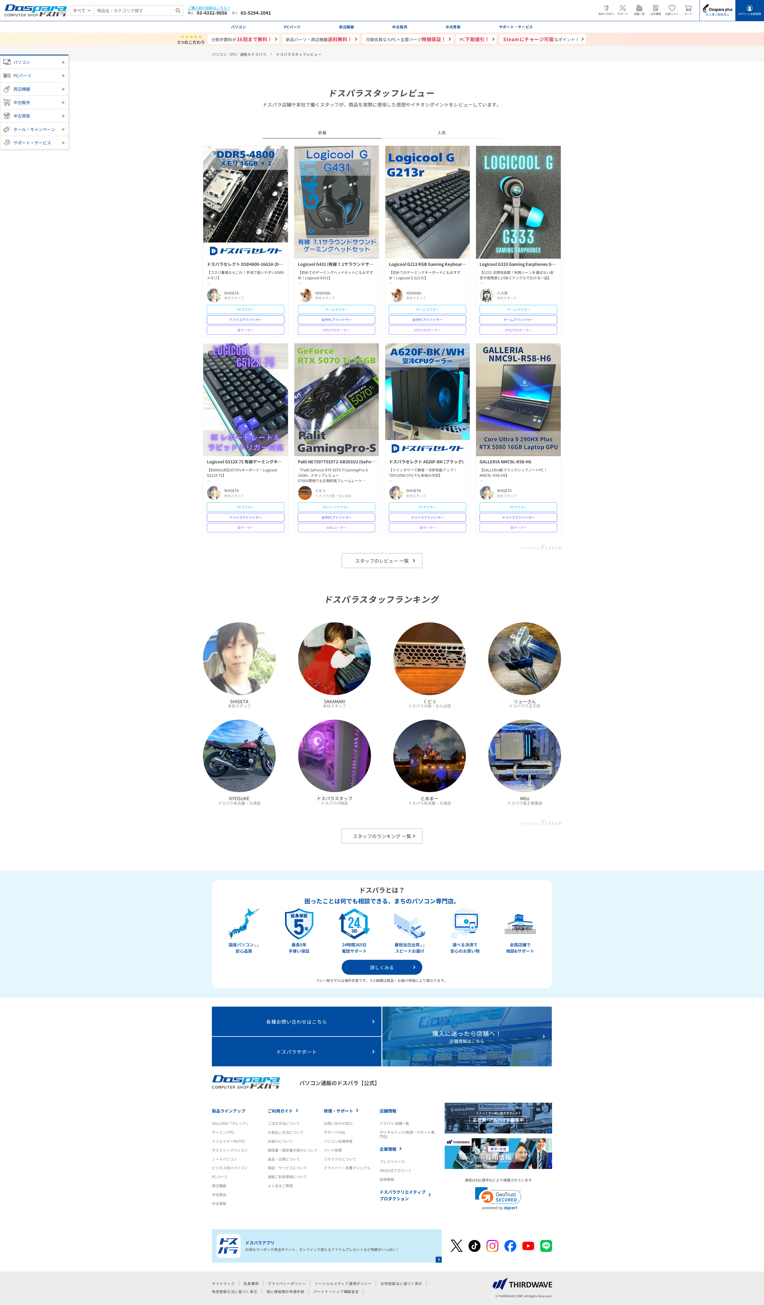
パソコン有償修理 (338, 1141)
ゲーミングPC (223, 1132)
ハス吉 (502, 293)
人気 (442, 132)
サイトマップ (223, 1283)
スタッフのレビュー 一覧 (382, 560)
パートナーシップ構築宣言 (336, 1291)
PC (475, 39)
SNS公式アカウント (396, 1170)
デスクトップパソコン (230, 1150)
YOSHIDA (322, 293)
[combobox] (138, 10)
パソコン (21, 62)
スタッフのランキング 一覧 (382, 836)
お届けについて (280, 1141)
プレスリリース (392, 1161)
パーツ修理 (333, 1150)
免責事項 (251, 1283)
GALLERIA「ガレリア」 (231, 1123)
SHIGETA (231, 293)
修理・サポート (338, 1111)
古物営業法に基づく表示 (401, 1283)
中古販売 (21, 102)
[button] (498, 1199)
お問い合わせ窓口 (338, 1123)
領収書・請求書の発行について (293, 1150)
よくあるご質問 (280, 1185)
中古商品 (219, 1194)
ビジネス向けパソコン (230, 1167)
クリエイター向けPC (228, 1141)
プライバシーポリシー (287, 1283)
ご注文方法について (284, 1123)
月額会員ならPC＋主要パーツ (406, 39)
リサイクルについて (340, 1158)
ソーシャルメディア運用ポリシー (343, 1283)
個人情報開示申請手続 (285, 1291)
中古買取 (21, 115)
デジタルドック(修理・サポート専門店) (407, 1134)
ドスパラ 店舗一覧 (394, 1123)
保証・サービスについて (287, 1167)
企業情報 (388, 1149)
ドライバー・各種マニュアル (347, 1167)
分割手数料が (241, 39)
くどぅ (320, 490)
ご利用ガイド (280, 1111)
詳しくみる (382, 967)
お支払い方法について (286, 1132)
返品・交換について (284, 1158)
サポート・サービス (32, 142)
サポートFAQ (334, 1132)
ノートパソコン (224, 1158)
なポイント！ (541, 39)
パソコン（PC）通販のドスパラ (239, 54)
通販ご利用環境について (287, 1176)
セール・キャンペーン (34, 129)
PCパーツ (22, 75)
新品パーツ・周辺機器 (319, 39)
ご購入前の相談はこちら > (209, 8)
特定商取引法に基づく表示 (235, 1291)
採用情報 (387, 1179)
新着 (322, 132)
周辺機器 (21, 89)
